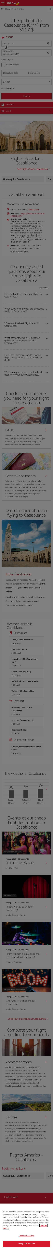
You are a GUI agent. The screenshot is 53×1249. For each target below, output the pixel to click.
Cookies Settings (26, 1236)
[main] (26, 1226)
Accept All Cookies (26, 1243)
